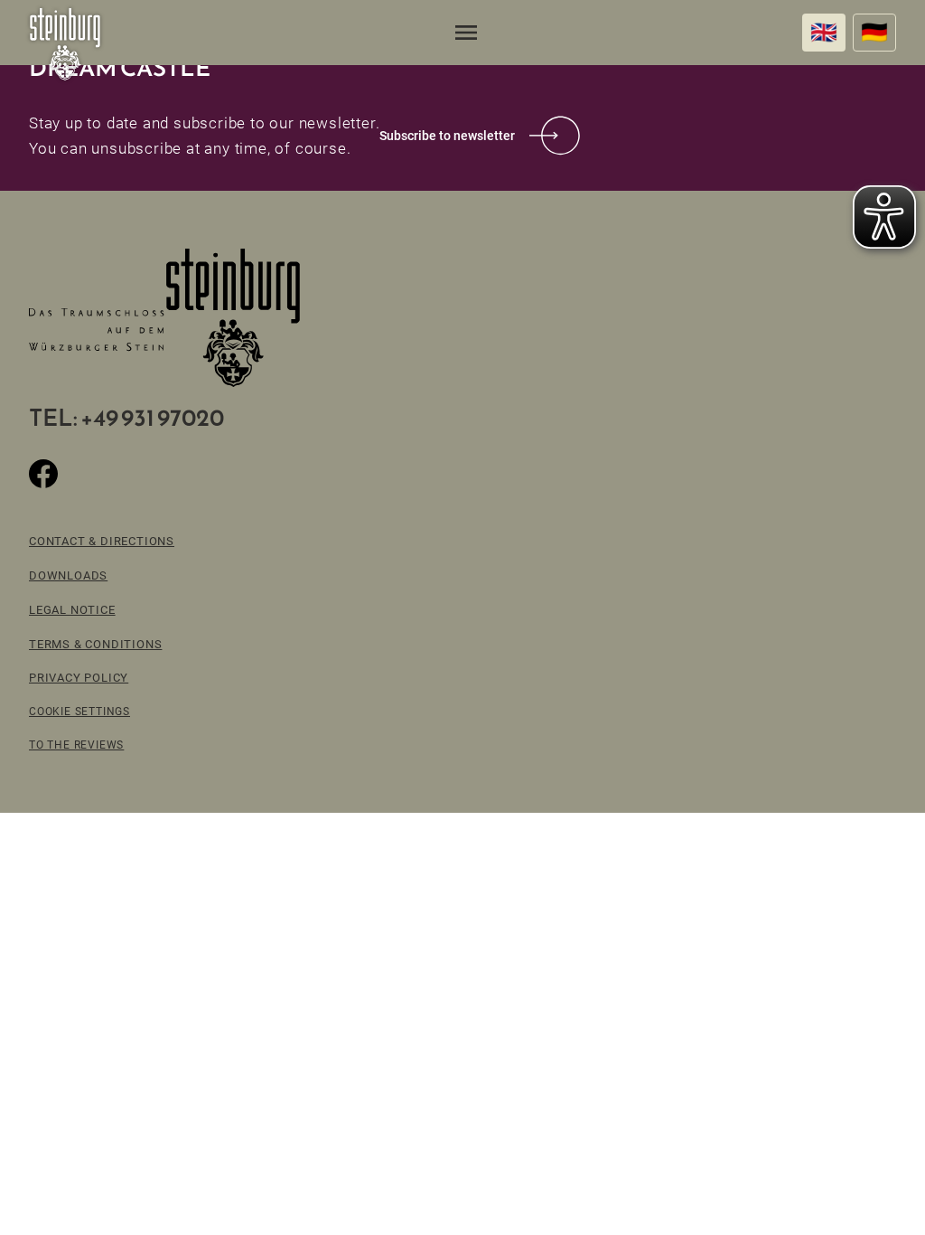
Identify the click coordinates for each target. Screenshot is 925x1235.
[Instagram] (130, 473)
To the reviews (76, 744)
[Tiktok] (86, 473)
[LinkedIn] (173, 473)
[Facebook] (43, 473)
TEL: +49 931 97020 (126, 417)
